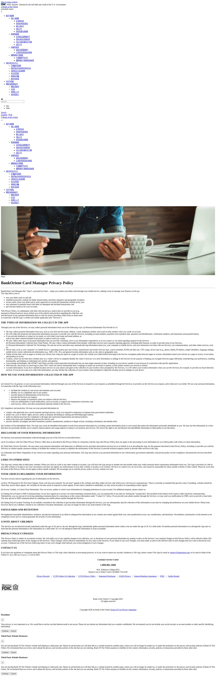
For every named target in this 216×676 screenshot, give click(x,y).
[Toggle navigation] (2, 120)
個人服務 (15, 18)
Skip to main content (9, 2)
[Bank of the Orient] (9, 7)
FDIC (162, 576)
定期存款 (20, 21)
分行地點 (10, 81)
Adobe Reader (173, 576)
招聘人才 (15, 92)
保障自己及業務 (18, 71)
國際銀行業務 (17, 55)
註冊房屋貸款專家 (24, 52)
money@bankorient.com (180, 552)
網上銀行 (20, 26)
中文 (10, 115)
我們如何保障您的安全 (21, 68)
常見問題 (15, 73)
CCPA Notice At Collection (64, 576)
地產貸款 (15, 47)
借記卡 (19, 29)
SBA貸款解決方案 (24, 42)
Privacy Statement (129, 610)
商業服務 (15, 34)
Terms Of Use (116, 610)
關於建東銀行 (12, 84)
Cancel (13, 631)
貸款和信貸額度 (23, 39)
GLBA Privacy (125, 576)
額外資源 (15, 79)
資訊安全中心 (12, 63)
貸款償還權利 (22, 50)
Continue (5, 631)
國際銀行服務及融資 (25, 60)
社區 (13, 89)
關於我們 (15, 87)
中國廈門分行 (22, 58)
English (4, 115)
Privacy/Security (43, 576)
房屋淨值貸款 (22, 24)
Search (3, 112)
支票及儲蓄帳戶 (23, 37)
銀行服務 (10, 16)
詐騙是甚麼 (16, 66)
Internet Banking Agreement (145, 576)
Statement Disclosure (107, 576)
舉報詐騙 (15, 76)
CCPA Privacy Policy (87, 576)
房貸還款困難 (22, 31)
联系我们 (15, 94)
